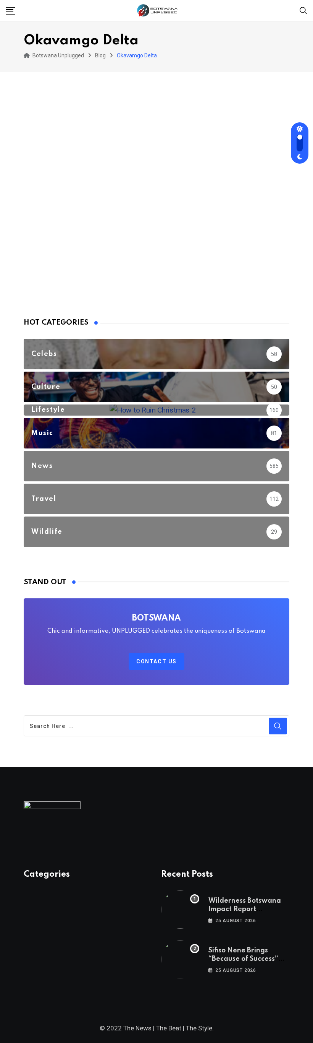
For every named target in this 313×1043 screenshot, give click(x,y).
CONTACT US (156, 661)
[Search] (303, 10)
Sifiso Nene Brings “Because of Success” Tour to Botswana (243, 959)
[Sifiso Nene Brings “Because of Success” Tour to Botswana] (180, 959)
